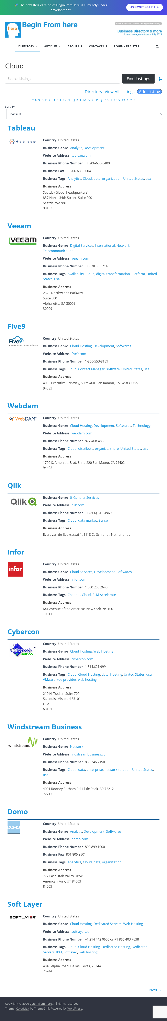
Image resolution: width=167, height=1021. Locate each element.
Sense (103, 520)
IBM (59, 952)
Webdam (23, 405)
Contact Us (98, 46)
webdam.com (81, 433)
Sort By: (10, 106)
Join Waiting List (142, 7)
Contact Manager (91, 369)
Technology (142, 425)
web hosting (87, 679)
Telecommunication (58, 251)
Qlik (14, 485)
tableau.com (81, 155)
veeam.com (80, 258)
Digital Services (81, 245)
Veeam (19, 225)
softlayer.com (81, 931)
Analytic (76, 148)
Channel (74, 595)
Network (123, 245)
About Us (74, 46)
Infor (16, 552)
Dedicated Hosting (116, 947)
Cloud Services (81, 572)
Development (94, 148)
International (105, 245)
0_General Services (84, 497)
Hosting (116, 674)
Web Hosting (103, 651)
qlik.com (77, 505)
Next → (155, 990)
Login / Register (126, 46)
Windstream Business (45, 726)
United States (133, 178)
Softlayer (70, 952)
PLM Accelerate (104, 595)
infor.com (78, 579)
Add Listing (149, 91)
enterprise (95, 769)
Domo (18, 811)
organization (112, 178)
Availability (76, 274)
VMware (49, 679)
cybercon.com (82, 659)
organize (101, 448)
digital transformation (113, 274)
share (114, 448)
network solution (117, 769)
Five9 (16, 326)
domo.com (79, 839)
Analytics (74, 178)
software (113, 369)
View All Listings (120, 91)
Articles (50, 46)
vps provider (66, 679)
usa (148, 178)
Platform (138, 274)
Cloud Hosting (81, 346)
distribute (85, 448)
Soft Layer (25, 904)
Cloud (87, 178)
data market (87, 520)
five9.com (78, 353)
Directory (26, 46)
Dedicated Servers (107, 924)
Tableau (21, 128)
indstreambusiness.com (90, 754)
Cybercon (24, 631)
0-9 (37, 100)
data (96, 178)
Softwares (123, 346)
